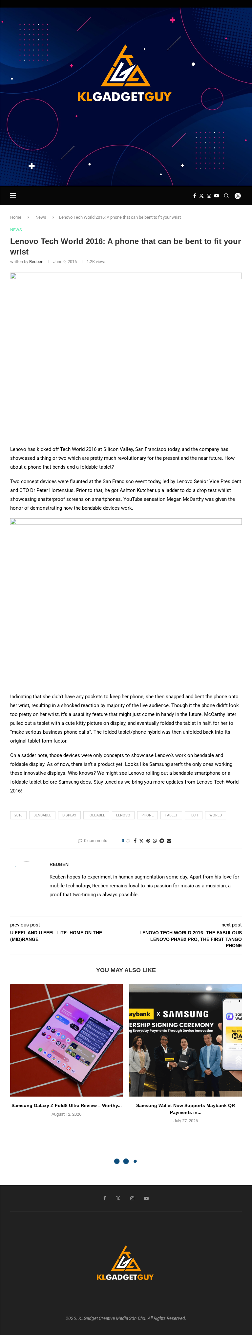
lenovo (123, 815)
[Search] (226, 195)
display (69, 815)
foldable (96, 815)
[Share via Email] (169, 840)
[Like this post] (128, 840)
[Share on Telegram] (161, 840)
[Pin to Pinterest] (148, 840)
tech (193, 815)
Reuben (36, 261)
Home (15, 217)
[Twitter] (201, 195)
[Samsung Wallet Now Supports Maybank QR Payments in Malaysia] (185, 1040)
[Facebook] (194, 195)
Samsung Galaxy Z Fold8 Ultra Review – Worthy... (66, 1105)
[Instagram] (209, 195)
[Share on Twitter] (141, 841)
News (40, 217)
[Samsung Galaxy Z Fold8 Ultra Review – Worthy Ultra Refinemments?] (66, 1040)
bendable (42, 815)
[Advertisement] (126, 167)
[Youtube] (216, 195)
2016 (18, 815)
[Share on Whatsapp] (155, 840)
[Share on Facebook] (135, 840)
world (215, 815)
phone (147, 815)
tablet (171, 815)
